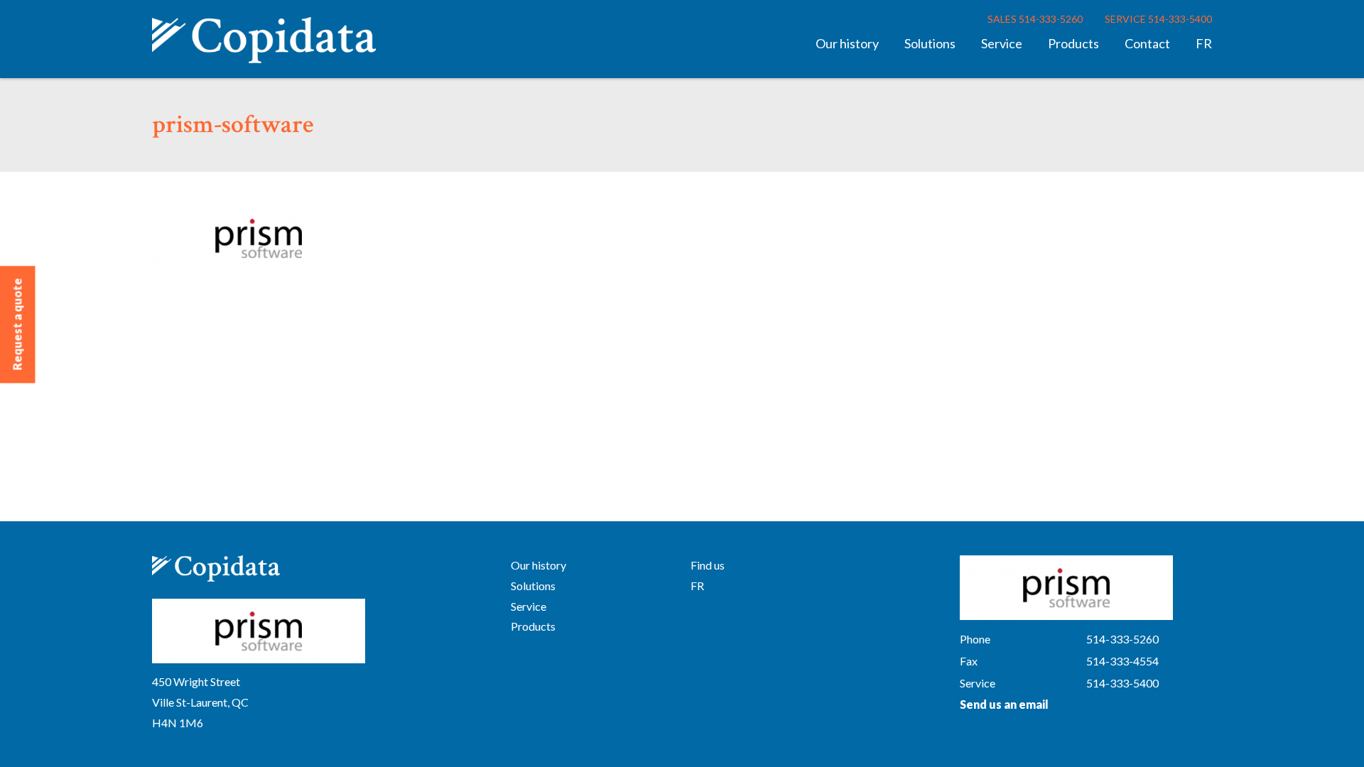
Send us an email (1004, 704)
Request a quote (17, 324)
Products (1073, 43)
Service (1001, 43)
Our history (847, 43)
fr (1204, 43)
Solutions (930, 43)
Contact (1147, 43)
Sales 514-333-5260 (1035, 19)
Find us (708, 565)
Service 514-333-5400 (1158, 19)
